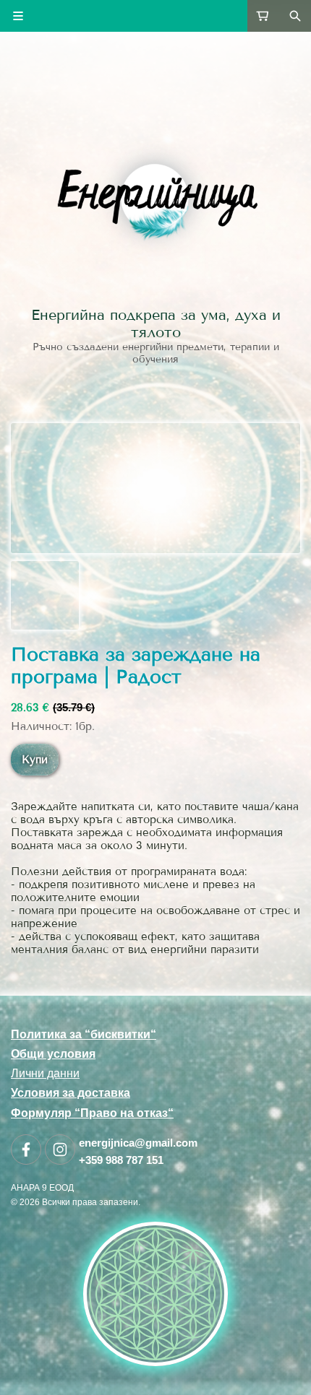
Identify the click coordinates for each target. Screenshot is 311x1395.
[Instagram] (60, 1149)
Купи (35, 759)
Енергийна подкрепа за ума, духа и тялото (156, 323)
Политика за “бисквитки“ (83, 1034)
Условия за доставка (70, 1093)
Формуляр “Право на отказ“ (92, 1113)
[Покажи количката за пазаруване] (263, 16)
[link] (155, 198)
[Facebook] (26, 1149)
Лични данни (45, 1073)
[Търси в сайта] (295, 16)
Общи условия (53, 1054)
